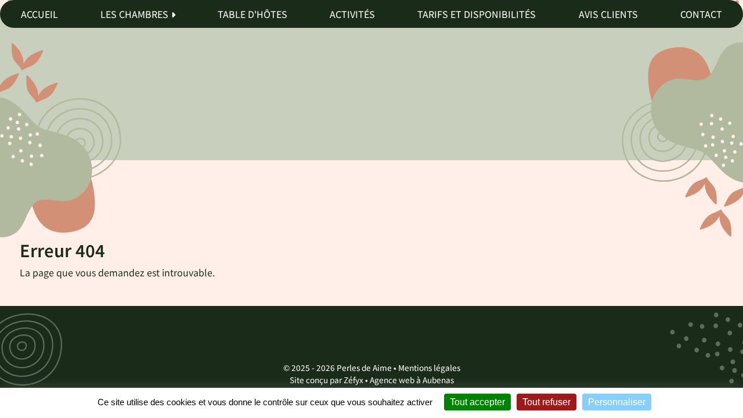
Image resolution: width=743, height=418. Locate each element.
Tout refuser (546, 402)
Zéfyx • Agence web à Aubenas (399, 379)
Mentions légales (429, 367)
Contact (701, 14)
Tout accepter (477, 402)
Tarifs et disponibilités (476, 14)
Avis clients (608, 14)
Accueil (39, 14)
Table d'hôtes (252, 14)
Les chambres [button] (134, 14)
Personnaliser (616, 402)
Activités (352, 14)
